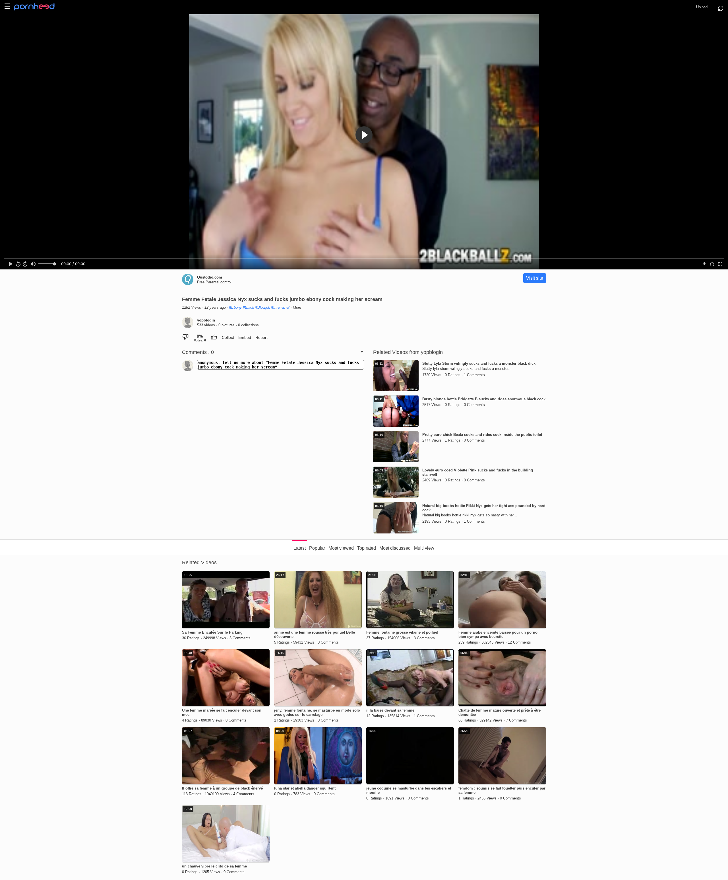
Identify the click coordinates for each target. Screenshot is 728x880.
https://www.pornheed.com (39, 7)
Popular (317, 548)
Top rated (366, 548)
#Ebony (235, 307)
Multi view (424, 548)
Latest (299, 548)
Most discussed (395, 548)
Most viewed (341, 548)
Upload (702, 7)
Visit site (534, 278)
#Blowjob (262, 307)
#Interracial (280, 307)
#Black (248, 307)
